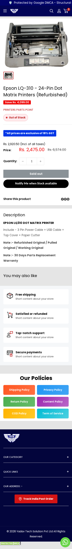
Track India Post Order (38, 499)
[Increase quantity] (40, 161)
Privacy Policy (53, 390)
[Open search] (51, 11)
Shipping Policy (19, 390)
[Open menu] (5, 10)
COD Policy (19, 413)
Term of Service (52, 413)
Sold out (36, 174)
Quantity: (10, 161)
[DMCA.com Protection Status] (10, 544)
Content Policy (53, 401)
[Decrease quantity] (22, 161)
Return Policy (19, 401)
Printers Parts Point (18, 110)
